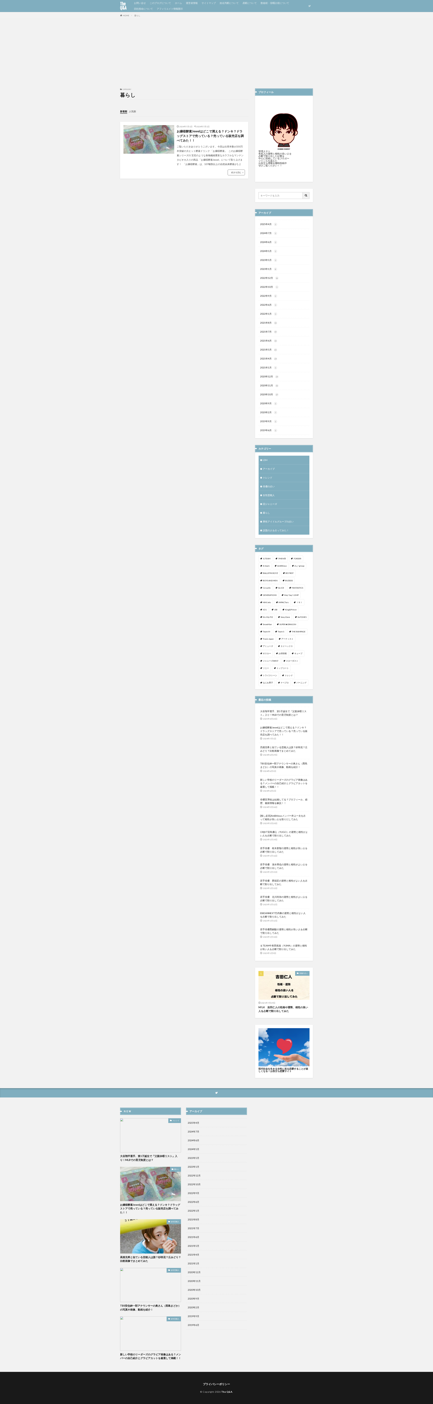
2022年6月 (268, 304)
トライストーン (270, 675)
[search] (306, 195)
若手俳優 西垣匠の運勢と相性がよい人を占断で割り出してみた (283, 882)
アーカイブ (269, 468)
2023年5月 (268, 260)
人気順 (132, 111)
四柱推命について (143, 8)
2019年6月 (268, 430)
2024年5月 (268, 251)
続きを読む (236, 172)
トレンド (267, 477)
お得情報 (283, 653)
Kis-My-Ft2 (268, 617)
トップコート (283, 668)
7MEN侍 (282, 558)
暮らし (137, 15)
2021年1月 (268, 367)
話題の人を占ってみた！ (276, 530)
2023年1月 (268, 268)
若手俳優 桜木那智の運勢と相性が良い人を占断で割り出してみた (283, 850)
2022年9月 (268, 295)
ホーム (178, 3)
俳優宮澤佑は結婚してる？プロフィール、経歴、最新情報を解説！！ (283, 801)
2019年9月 (268, 421)
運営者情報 (192, 3)
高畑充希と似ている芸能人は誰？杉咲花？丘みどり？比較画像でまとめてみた (283, 749)
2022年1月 (268, 313)
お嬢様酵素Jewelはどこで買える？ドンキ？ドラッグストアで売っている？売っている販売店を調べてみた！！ (210, 135)
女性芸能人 (269, 495)
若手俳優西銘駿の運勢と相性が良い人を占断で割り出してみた (283, 931)
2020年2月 (268, 412)
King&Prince (291, 609)
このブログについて (160, 3)
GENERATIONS (270, 595)
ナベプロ (285, 682)
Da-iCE (281, 588)
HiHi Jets (267, 602)
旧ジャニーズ (270, 503)
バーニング (301, 682)
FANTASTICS (297, 588)
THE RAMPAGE (298, 631)
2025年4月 (268, 224)
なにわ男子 (268, 682)
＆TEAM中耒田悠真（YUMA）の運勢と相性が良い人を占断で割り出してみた (283, 947)
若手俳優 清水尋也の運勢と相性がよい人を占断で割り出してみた (283, 866)
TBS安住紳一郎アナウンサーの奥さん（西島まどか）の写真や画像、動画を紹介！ (283, 765)
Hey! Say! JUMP (291, 595)
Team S (281, 631)
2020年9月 (268, 403)
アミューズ (268, 646)
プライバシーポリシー (216, 1384)
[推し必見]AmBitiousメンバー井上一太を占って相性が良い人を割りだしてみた (283, 817)
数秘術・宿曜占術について (275, 3)
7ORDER (297, 558)
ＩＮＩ (299, 602)
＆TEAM (266, 558)
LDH (265, 460)
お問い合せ (140, 3)
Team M (266, 631)
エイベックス (287, 646)
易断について (250, 3)
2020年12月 (269, 376)
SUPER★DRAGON (287, 624)
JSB (275, 609)
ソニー (266, 668)
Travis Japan (268, 639)
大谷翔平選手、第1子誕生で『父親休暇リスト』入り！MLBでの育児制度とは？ (283, 713)
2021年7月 (268, 331)
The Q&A (123, 6)
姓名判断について (229, 3)
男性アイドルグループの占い (278, 521)
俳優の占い (269, 486)
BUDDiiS (289, 580)
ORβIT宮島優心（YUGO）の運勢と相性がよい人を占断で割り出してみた (284, 833)
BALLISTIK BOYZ (270, 573)
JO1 (265, 609)
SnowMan (267, 624)
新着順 (123, 111)
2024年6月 (268, 242)
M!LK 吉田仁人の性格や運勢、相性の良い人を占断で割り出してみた (283, 1009)
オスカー (267, 653)
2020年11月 (269, 385)
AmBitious (282, 566)
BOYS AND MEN (270, 580)
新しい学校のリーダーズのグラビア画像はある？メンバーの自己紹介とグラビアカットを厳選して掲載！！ (283, 783)
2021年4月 (268, 358)
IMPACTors (284, 602)
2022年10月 (268, 286)
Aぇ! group (299, 566)
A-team (266, 566)
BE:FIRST (290, 573)
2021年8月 (268, 322)
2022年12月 (269, 277)
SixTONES (302, 617)
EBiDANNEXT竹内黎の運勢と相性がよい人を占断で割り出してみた (283, 915)
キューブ (298, 653)
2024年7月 (268, 233)
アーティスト (287, 639)
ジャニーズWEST (270, 661)
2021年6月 (268, 340)
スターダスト (292, 661)
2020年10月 (269, 394)
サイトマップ (209, 3)
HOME (126, 15)
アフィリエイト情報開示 (170, 8)
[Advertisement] (216, 53)
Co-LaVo (266, 588)
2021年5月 (268, 349)
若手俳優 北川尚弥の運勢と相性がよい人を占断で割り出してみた (283, 898)
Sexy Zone (285, 617)
